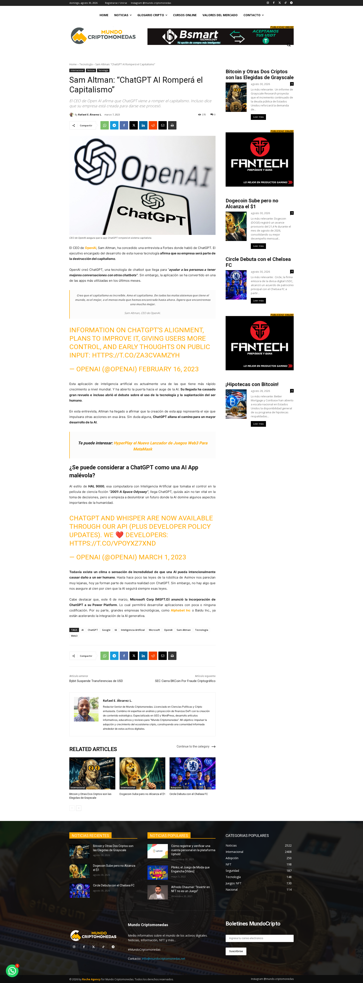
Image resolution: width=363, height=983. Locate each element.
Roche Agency (91, 979)
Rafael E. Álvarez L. (90, 114)
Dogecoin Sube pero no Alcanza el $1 (142, 794)
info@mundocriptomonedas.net (163, 959)
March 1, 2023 (162, 557)
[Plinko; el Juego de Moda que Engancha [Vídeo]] (157, 872)
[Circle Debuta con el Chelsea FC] (193, 773)
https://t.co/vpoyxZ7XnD (112, 543)
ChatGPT (93, 629)
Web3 (74, 635)
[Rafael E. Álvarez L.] (72, 115)
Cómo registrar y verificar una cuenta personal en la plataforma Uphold (193, 850)
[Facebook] (273, 3)
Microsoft (154, 629)
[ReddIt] (153, 125)
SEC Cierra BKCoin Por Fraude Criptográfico (185, 681)
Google (106, 629)
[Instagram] (268, 3)
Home (73, 64)
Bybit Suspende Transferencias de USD (96, 681)
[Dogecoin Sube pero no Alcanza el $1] (143, 773)
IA (116, 629)
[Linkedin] (143, 125)
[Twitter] (279, 3)
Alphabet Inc (181, 610)
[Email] (162, 125)
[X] (133, 125)
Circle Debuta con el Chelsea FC (189, 794)
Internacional (77, 70)
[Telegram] (291, 3)
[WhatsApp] (104, 125)
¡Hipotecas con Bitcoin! (252, 384)
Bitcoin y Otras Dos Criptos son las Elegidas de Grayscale (260, 74)
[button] (289, 44)
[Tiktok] (285, 3)
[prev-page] (72, 808)
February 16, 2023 (169, 369)
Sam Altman (184, 629)
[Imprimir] (172, 125)
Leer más (258, 117)
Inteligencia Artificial (133, 629)
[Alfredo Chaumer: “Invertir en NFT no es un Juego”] (157, 892)
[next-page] (78, 808)
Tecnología (86, 64)
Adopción (176, 787)
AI (83, 629)
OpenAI (90, 248)
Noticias (91, 70)
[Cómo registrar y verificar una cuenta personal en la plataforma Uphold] (157, 851)
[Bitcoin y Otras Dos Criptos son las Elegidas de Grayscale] (92, 773)
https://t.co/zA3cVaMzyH (136, 355)
